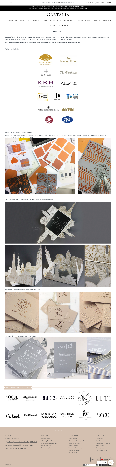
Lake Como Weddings (102, 20)
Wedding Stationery (29, 20)
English (96, 3)
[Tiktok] (90, 2)
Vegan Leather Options (76, 448)
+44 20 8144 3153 (27, 445)
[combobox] (22, 3)
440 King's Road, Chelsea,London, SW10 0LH (22, 442)
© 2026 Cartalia (10, 465)
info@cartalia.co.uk (12, 445)
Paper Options (73, 445)
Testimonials (100, 448)
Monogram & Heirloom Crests (78, 441)
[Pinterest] (88, 2)
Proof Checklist (46, 445)
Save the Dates (11, 20)
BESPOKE (52, 25)
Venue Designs (83, 20)
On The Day (68, 20)
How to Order (45, 439)
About (98, 441)
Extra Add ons (73, 452)
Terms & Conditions (102, 450)
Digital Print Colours (75, 450)
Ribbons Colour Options (76, 443)
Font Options (73, 439)
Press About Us (100, 445)
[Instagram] (86, 2)
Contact (63, 25)
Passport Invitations (51, 20)
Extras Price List (46, 448)
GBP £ (103, 3)
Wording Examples (47, 441)
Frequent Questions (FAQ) (49, 443)
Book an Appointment (103, 443)
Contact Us (99, 439)
